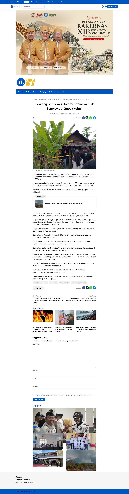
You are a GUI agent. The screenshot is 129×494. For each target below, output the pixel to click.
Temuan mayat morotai (79, 283)
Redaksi (19, 477)
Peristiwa (69, 459)
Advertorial (61, 92)
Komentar (36, 344)
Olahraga (52, 92)
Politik (28, 92)
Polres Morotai (64, 283)
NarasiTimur (27, 491)
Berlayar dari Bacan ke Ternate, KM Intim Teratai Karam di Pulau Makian (86, 329)
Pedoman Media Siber (24, 482)
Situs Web (36, 386)
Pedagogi (43, 92)
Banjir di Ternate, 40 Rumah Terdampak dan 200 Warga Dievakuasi (63, 329)
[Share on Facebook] (83, 117)
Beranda (21, 92)
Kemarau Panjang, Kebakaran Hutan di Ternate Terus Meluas (64, 203)
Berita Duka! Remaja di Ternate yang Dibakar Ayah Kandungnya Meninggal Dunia (42, 329)
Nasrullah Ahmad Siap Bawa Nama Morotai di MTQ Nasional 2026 (48, 2)
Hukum (35, 92)
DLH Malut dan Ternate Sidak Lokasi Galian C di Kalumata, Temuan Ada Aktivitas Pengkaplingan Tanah (48, 300)
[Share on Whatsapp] (90, 117)
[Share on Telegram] (94, 117)
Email (35, 378)
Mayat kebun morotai (40, 283)
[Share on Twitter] (86, 117)
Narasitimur (53, 283)
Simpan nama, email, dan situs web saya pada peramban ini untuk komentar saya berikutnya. (64, 395)
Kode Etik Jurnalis (23, 480)
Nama (35, 370)
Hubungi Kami (112, 6)
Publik (34, 427)
